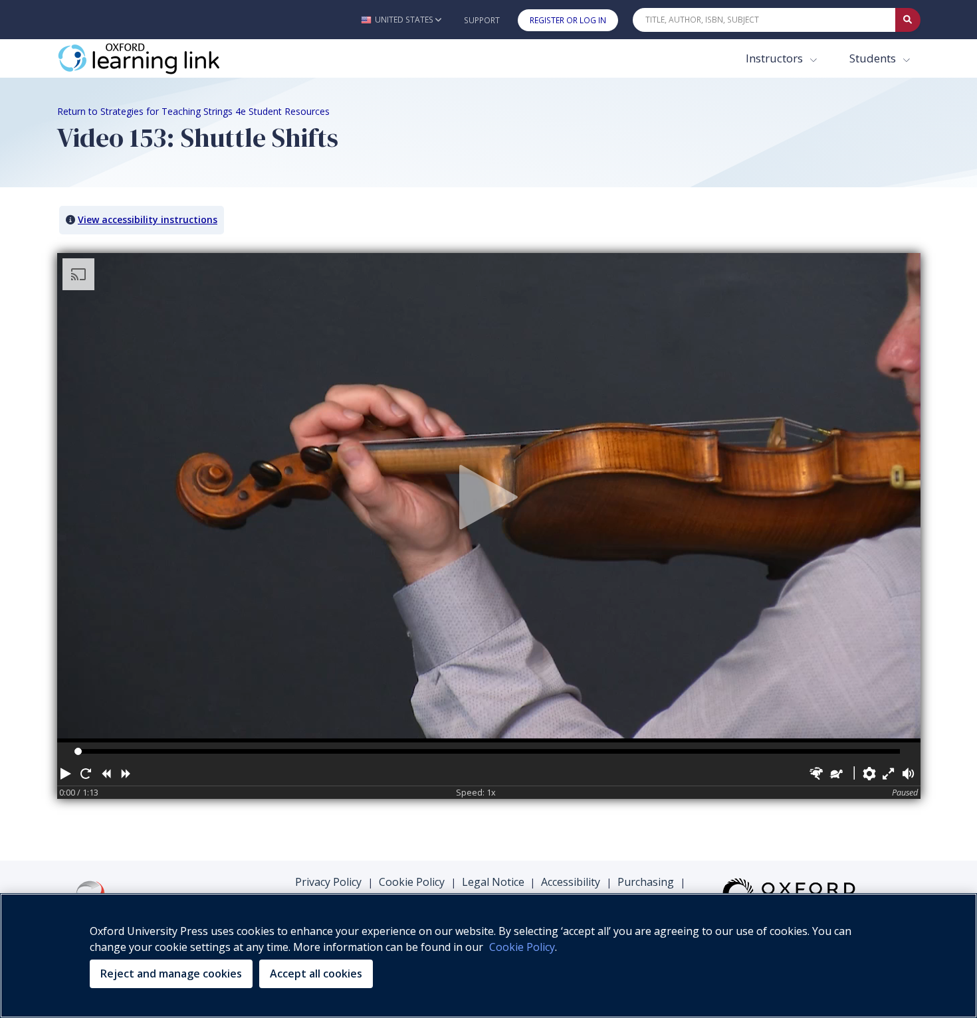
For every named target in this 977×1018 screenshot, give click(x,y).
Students (874, 58)
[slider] (78, 751)
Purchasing (645, 882)
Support (482, 20)
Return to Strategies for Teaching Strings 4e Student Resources (193, 111)
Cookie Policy (412, 882)
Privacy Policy (328, 882)
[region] (488, 955)
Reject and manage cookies (171, 973)
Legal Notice (493, 882)
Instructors (776, 58)
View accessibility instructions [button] (147, 219)
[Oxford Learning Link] (157, 58)
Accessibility (570, 882)
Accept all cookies (316, 973)
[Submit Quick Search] (908, 20)
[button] (401, 19)
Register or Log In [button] (568, 20)
